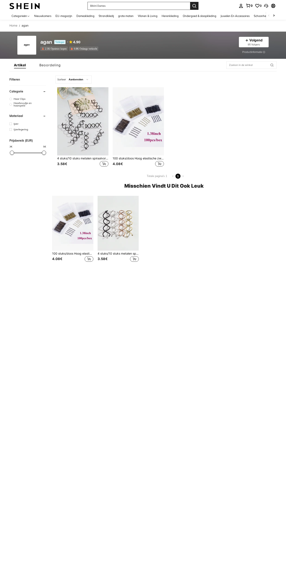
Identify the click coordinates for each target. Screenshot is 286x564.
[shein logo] (24, 5)
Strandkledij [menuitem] (106, 16)
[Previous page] (172, 176)
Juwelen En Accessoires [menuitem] (235, 16)
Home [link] (13, 25)
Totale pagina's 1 (157, 176)
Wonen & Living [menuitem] (147, 16)
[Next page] (183, 176)
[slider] (12, 153)
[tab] (20, 65)
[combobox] (73, 79)
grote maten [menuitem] (126, 16)
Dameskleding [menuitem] (85, 16)
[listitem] (54, 49)
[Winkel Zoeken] (272, 65)
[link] (249, 5)
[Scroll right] (273, 16)
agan (46, 42)
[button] (266, 5)
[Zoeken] (194, 6)
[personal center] (240, 5)
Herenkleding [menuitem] (170, 16)
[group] (27, 98)
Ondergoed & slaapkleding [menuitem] (199, 16)
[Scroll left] (268, 16)
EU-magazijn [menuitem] (63, 16)
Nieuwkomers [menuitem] (42, 16)
